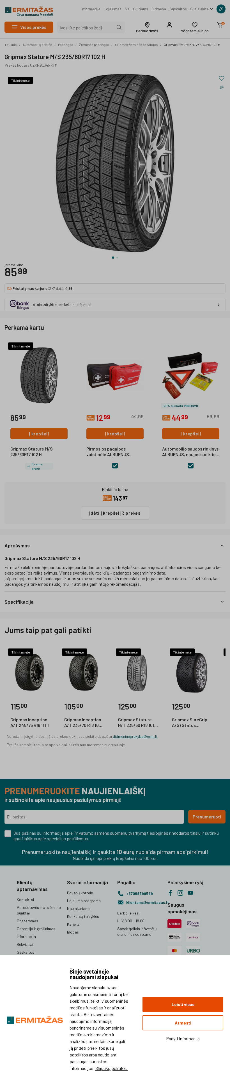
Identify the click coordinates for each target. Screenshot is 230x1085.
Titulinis (10, 44)
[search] (119, 27)
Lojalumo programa (84, 900)
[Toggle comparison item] (222, 87)
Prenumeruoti (207, 816)
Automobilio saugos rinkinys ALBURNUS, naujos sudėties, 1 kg (190, 452)
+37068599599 (139, 893)
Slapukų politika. (111, 1068)
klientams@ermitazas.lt (144, 902)
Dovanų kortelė (80, 892)
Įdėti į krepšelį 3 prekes (115, 512)
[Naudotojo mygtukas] (169, 25)
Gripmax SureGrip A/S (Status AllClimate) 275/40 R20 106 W (191, 723)
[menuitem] (90, 9)
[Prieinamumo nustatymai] (221, 8)
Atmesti (183, 1022)
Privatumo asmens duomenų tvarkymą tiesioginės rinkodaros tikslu (137, 833)
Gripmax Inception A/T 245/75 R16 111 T (30, 722)
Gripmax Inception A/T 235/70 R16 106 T (82, 723)
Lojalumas (112, 8)
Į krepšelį (39, 433)
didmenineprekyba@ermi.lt (135, 736)
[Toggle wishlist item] (222, 78)
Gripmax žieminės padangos (136, 44)
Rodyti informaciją (183, 1038)
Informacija (90, 8)
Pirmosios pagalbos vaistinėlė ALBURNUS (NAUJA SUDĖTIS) (107, 452)
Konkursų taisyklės (83, 916)
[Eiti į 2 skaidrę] (117, 257)
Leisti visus (183, 1004)
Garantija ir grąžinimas (36, 928)
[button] (147, 27)
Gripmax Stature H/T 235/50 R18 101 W (136, 723)
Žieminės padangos (94, 44)
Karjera (73, 924)
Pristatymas (27, 920)
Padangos (65, 44)
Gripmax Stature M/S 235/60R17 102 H (192, 44)
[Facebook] (170, 893)
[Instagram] (180, 893)
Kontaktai (25, 899)
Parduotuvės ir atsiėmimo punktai (39, 910)
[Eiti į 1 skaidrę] (113, 257)
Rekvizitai (25, 944)
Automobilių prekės (37, 44)
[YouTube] (190, 893)
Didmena (158, 8)
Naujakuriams (136, 8)
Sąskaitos (178, 8)
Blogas (73, 932)
